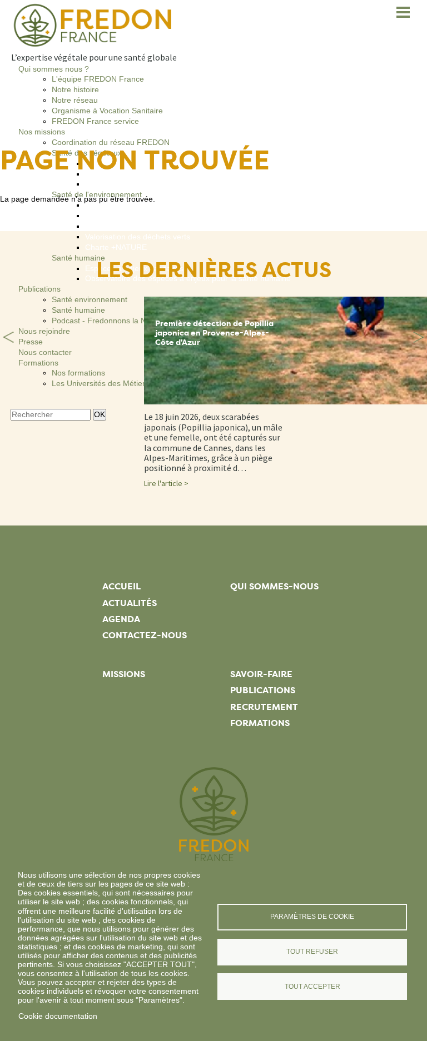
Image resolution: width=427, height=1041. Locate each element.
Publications (39, 288)
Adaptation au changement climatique (151, 205)
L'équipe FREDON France (98, 78)
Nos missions (41, 131)
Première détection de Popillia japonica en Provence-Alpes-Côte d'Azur (214, 333)
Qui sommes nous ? (53, 68)
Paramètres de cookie (312, 916)
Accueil (121, 586)
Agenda (121, 619)
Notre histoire (75, 89)
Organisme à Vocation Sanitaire (107, 110)
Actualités (129, 603)
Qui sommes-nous (274, 586)
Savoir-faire (261, 674)
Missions (123, 674)
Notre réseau (75, 100)
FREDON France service (95, 121)
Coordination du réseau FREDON (111, 142)
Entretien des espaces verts (134, 215)
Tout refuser (312, 951)
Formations (260, 723)
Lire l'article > (166, 483)
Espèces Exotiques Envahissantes (145, 226)
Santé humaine (78, 257)
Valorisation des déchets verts (137, 236)
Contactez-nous (144, 635)
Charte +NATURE (116, 247)
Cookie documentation (57, 1016)
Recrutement (264, 707)
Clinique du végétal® (121, 183)
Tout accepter (312, 986)
